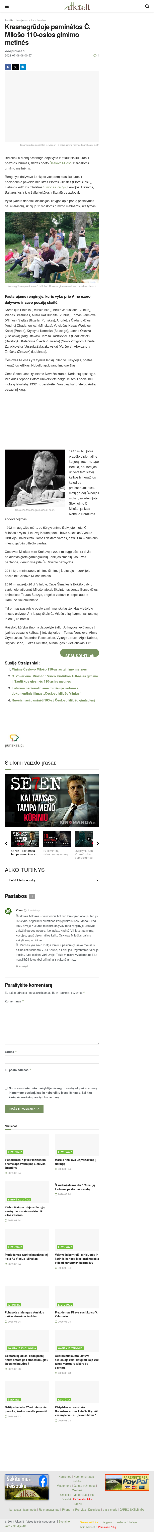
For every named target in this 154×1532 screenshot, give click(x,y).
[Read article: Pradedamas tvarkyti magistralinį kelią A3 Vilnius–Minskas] (27, 1240)
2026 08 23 (14, 1369)
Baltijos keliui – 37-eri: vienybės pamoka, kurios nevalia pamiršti (26, 1409)
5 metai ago (34, 910)
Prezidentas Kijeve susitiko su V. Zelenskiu (76, 1314)
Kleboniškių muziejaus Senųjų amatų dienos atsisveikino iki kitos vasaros (25, 1211)
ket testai (15, 1509)
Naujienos (22, 20)
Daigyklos (94, 1509)
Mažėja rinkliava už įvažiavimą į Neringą (75, 1162)
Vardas (11, 1052)
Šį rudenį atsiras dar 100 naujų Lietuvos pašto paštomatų (75, 1187)
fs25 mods (29, 1509)
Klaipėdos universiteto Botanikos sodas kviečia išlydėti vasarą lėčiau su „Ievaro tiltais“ (76, 1411)
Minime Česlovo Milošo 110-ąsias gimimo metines (49, 669)
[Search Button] (147, 6)
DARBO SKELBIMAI (132, 1509)
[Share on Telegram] (23, 67)
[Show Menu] (7, 6)
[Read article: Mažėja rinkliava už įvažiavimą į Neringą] (77, 1145)
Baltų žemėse (38, 20)
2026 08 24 (14, 1173)
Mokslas (77, 1490)
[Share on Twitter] (15, 67)
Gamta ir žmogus (70, 1348)
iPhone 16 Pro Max (74, 1509)
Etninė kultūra (19, 1199)
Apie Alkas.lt (87, 1527)
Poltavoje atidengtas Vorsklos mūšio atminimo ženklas (24, 1314)
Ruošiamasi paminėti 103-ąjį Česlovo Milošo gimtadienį (53, 700)
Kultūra (64, 1399)
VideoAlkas (80, 1495)
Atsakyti (23, 966)
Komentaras (14, 1001)
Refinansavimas (49, 1509)
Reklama (121, 1522)
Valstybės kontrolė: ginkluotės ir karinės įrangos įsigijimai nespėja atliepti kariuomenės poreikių (77, 1258)
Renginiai (107, 1522)
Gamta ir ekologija (22, 1348)
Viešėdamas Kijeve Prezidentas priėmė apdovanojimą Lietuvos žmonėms (25, 1164)
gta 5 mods (110, 1509)
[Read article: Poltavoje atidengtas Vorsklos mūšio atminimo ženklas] (27, 1297)
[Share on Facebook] (8, 67)
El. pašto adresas (18, 1070)
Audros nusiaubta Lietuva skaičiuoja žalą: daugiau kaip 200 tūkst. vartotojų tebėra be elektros (77, 1362)
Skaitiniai (65, 1495)
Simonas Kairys (54, 187)
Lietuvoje (15, 1152)
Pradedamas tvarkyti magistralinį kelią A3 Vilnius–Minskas (26, 1257)
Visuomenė (64, 1486)
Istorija (14, 1304)
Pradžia (9, 20)
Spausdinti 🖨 (79, 655)
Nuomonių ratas (84, 1476)
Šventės (13, 1399)
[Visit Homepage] (77, 6)
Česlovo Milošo (61, 163)
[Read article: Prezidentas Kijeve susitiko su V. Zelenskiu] (77, 1297)
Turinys (133, 1522)
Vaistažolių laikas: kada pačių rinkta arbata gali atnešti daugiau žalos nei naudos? (26, 1360)
